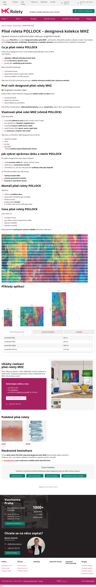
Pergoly (89, 19)
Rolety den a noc (7, 565)
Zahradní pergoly (86, 571)
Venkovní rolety (6, 571)
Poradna (15, 2)
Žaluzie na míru (22, 568)
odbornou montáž (22, 392)
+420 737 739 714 (66, 3)
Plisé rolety (17, 26)
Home (4, 26)
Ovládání (79, 332)
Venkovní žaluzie (23, 571)
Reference (34, 2)
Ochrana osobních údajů (30, 581)
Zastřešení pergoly (87, 573)
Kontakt (52, 2)
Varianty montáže (48, 332)
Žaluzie (18, 19)
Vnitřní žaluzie (22, 565)
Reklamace (44, 2)
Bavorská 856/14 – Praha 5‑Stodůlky (16, 509)
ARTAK (28, 444)
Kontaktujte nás (10, 460)
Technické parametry (16, 332)
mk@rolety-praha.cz (15, 544)
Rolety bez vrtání (34, 476)
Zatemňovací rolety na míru (73, 476)
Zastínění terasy (49, 19)
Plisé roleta (5, 40)
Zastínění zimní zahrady (70, 19)
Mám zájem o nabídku (16, 398)
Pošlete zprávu (12, 553)
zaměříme (14, 390)
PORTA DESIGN (90, 581)
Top (1, 586)
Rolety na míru (52, 476)
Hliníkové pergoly (86, 568)
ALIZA (4, 444)
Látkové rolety (17, 476)
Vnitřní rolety (6, 568)
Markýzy (34, 19)
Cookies (41, 581)
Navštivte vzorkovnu (85, 11)
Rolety (4, 19)
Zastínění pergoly (86, 565)
